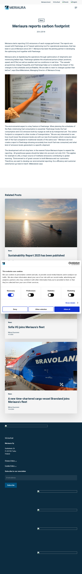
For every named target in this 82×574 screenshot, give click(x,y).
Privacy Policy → (11, 461)
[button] (76, 8)
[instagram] (16, 2)
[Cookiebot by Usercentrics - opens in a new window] (70, 263)
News (41, 20)
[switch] (31, 295)
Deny (15, 309)
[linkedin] (9, 2)
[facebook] (5, 2)
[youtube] (12, 2)
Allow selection (41, 309)
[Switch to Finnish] (65, 2)
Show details (70, 303)
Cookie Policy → (11, 466)
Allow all (67, 309)
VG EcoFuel (9, 438)
